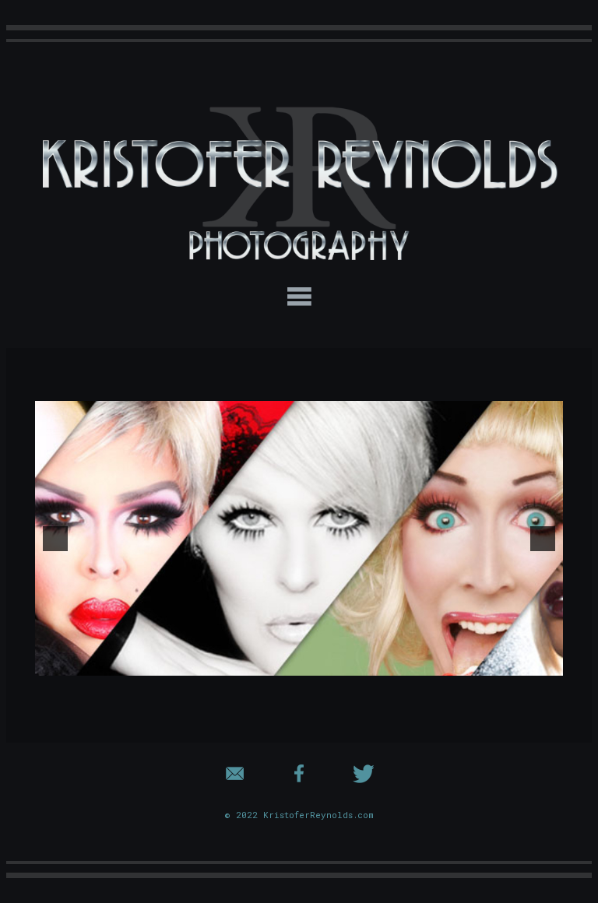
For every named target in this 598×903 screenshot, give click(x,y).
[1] (282, 662)
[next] (542, 538)
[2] (299, 662)
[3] (315, 662)
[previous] (55, 538)
